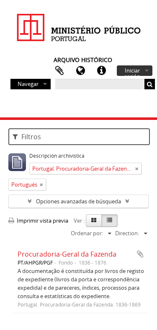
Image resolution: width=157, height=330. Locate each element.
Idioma (80, 70)
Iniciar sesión (132, 71)
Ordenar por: (87, 233)
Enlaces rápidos (101, 70)
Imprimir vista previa (41, 220)
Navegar (28, 84)
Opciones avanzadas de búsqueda (78, 201)
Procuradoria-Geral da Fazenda (67, 254)
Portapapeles (59, 70)
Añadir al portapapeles (140, 254)
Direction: (127, 233)
